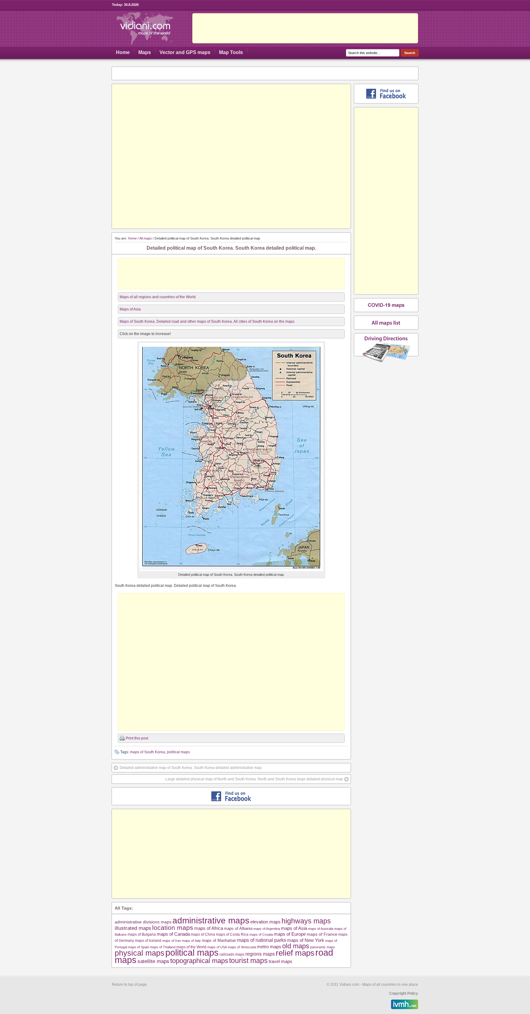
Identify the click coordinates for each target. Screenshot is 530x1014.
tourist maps (248, 961)
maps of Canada (173, 934)
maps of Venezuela (242, 947)
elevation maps (265, 921)
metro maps (269, 946)
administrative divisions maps (143, 921)
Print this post (137, 738)
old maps (295, 946)
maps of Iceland (148, 940)
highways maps (306, 921)
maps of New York (305, 940)
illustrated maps (133, 928)
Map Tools (231, 52)
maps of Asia (294, 928)
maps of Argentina (266, 928)
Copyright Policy (403, 993)
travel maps (280, 961)
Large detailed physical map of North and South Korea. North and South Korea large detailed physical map (254, 779)
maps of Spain (138, 947)
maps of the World (191, 947)
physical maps (139, 953)
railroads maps (232, 954)
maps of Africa (208, 928)
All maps (145, 238)
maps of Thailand (162, 947)
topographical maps (199, 961)
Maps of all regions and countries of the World (158, 297)
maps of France (322, 934)
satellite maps (153, 961)
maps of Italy (191, 940)
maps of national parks (261, 940)
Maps (144, 52)
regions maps (260, 954)
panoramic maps (322, 947)
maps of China (203, 934)
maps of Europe (290, 934)
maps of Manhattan (219, 940)
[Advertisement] (305, 28)
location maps (172, 927)
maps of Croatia (261, 934)
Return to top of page (129, 984)
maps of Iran (171, 940)
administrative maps (210, 920)
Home (123, 52)
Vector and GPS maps (184, 52)
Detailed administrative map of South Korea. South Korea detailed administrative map (191, 768)
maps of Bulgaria (142, 934)
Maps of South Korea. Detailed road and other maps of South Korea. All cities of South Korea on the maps (207, 321)
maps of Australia (320, 928)
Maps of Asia (130, 309)
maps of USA (217, 947)
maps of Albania (238, 928)
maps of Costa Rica (232, 934)
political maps (178, 752)
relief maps (295, 953)
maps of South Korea (147, 752)
